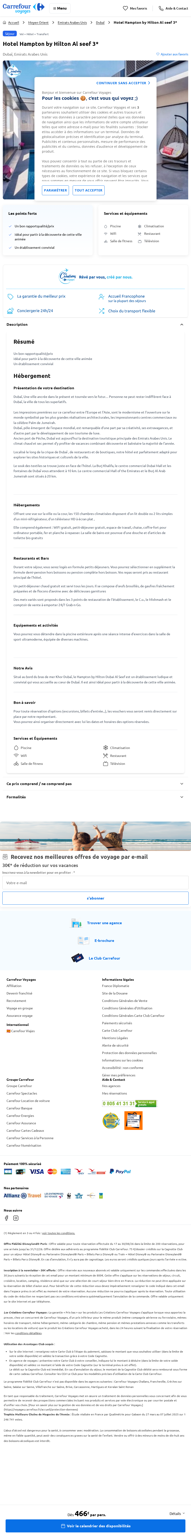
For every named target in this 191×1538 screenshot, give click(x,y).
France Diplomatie (115, 986)
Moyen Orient (38, 22)
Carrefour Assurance (21, 1123)
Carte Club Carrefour (117, 1030)
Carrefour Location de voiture (28, 1100)
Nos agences (111, 1086)
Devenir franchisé (19, 993)
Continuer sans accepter (121, 83)
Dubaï (100, 22)
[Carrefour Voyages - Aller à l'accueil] (23, 8)
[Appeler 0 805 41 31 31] (143, 1104)
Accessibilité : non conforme (122, 1067)
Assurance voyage (20, 1015)
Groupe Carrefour (19, 1086)
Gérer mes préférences (118, 1075)
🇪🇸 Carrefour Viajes (21, 1031)
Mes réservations (114, 1093)
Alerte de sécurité (115, 1045)
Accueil (13, 22)
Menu (62, 8)
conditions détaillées (28, 1333)
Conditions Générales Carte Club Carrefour (133, 1015)
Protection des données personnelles (129, 1053)
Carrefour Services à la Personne (30, 1138)
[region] (95, 139)
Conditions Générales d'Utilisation (127, 1008)
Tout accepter (88, 190)
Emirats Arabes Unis (72, 22)
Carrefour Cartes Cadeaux (25, 1130)
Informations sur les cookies (122, 1060)
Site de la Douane (115, 993)
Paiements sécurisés (117, 1023)
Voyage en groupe (20, 1008)
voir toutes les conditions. (58, 1233)
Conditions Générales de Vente (124, 1000)
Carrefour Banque (19, 1108)
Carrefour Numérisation (24, 1145)
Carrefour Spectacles (22, 1093)
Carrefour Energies (20, 1115)
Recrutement (16, 1000)
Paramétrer (55, 190)
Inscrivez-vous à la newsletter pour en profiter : (38, 872)
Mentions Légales (115, 1038)
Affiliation (14, 986)
